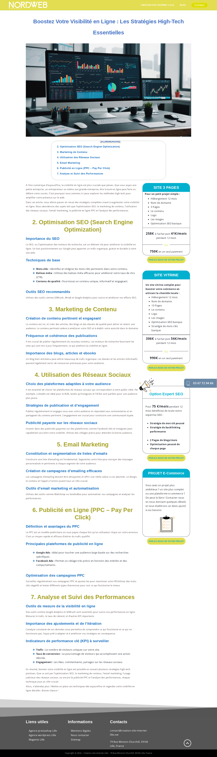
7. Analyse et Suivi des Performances (80, 173)
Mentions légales (81, 730)
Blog (183, 5)
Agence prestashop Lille (43, 730)
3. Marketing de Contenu (72, 152)
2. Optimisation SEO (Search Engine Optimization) (88, 146)
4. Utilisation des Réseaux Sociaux (78, 157)
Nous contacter (80, 735)
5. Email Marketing (68, 162)
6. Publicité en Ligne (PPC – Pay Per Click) (83, 168)
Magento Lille (37, 739)
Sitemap (76, 739)
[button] (164, 143)
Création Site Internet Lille (157, 5)
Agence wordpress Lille (42, 735)
